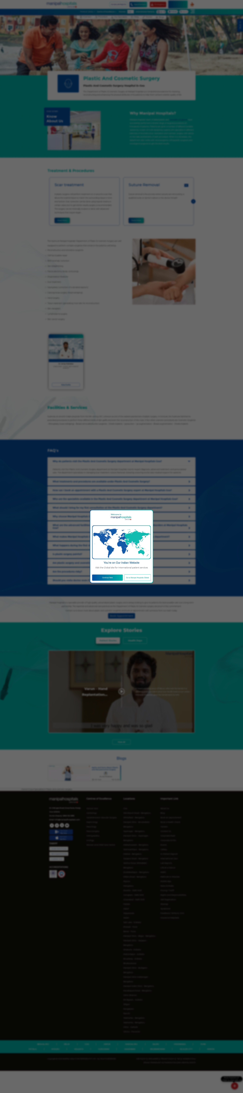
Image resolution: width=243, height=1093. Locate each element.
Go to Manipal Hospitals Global (137, 577)
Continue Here (107, 577)
